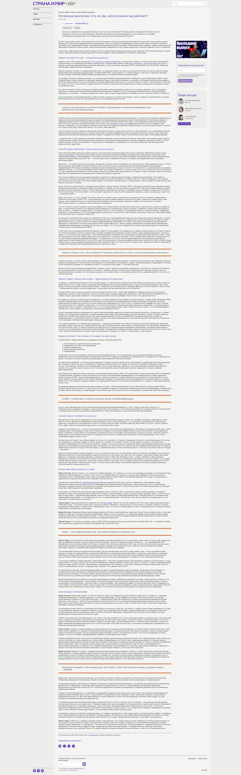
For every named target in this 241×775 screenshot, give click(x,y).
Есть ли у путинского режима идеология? (104, 62)
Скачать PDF (80, 23)
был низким (107, 503)
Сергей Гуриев (63, 12)
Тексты (36, 9)
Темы (35, 14)
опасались (80, 242)
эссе (122, 574)
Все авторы (185, 124)
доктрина (123, 124)
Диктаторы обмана (66, 155)
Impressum (192, 758)
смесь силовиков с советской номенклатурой (146, 63)
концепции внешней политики (94, 482)
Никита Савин (75, 12)
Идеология (67, 28)
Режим (77, 28)
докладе (132, 188)
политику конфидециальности (195, 74)
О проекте (37, 24)
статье (108, 179)
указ (156, 133)
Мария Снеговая (88, 12)
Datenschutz (202, 758)
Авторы (36, 19)
